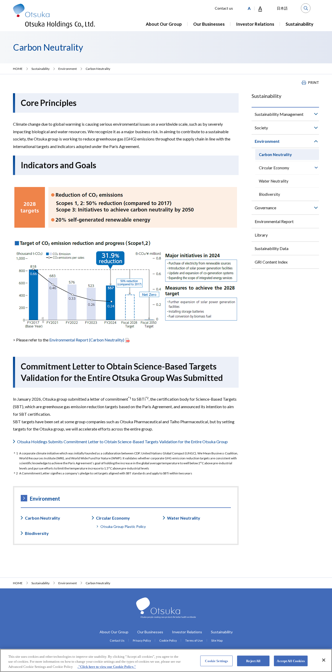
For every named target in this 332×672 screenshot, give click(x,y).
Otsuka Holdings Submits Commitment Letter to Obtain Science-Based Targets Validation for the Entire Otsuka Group (122, 441)
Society (261, 127)
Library (261, 234)
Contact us (224, 8)
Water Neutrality (183, 517)
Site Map (217, 640)
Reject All (253, 661)
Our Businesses (209, 24)
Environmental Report (274, 221)
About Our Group (164, 24)
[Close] (323, 660)
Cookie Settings (216, 661)
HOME (18, 69)
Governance (265, 207)
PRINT (313, 82)
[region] (166, 660)
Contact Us (117, 640)
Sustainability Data (271, 248)
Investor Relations (255, 24)
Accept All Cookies (291, 661)
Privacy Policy (142, 640)
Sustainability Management (279, 114)
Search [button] (305, 8)
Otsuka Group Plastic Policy (123, 526)
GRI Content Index (271, 261)
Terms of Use (194, 640)
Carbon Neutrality (42, 517)
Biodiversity (37, 533)
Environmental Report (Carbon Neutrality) (86, 339)
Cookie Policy (168, 640)
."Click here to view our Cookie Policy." (107, 667)
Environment (67, 69)
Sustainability (299, 24)
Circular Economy (113, 517)
